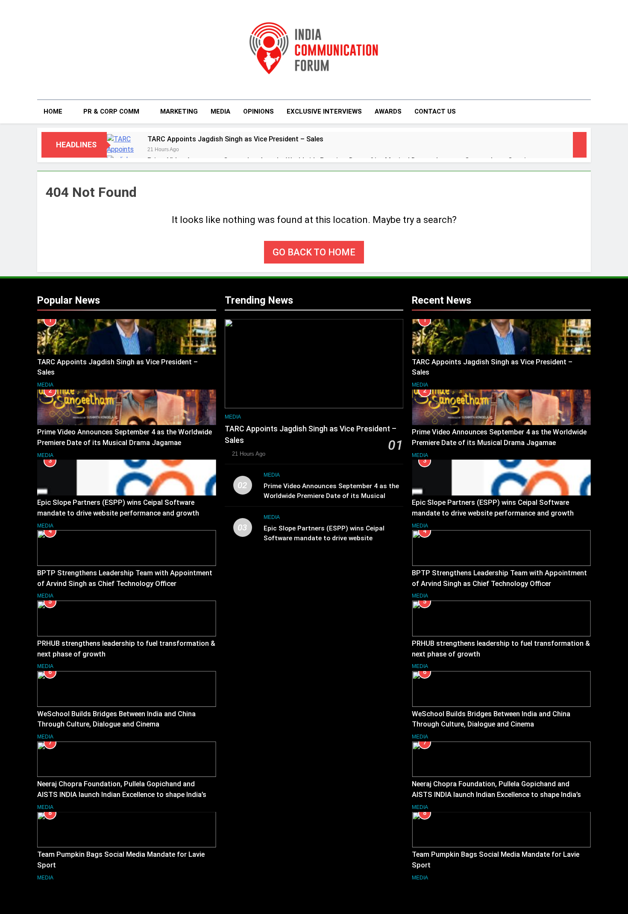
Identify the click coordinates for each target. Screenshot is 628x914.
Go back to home (314, 252)
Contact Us (435, 111)
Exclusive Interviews (324, 111)
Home (53, 111)
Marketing (179, 111)
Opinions (258, 111)
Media (220, 111)
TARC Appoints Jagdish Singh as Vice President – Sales (235, 139)
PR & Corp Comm (111, 111)
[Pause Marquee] (580, 145)
